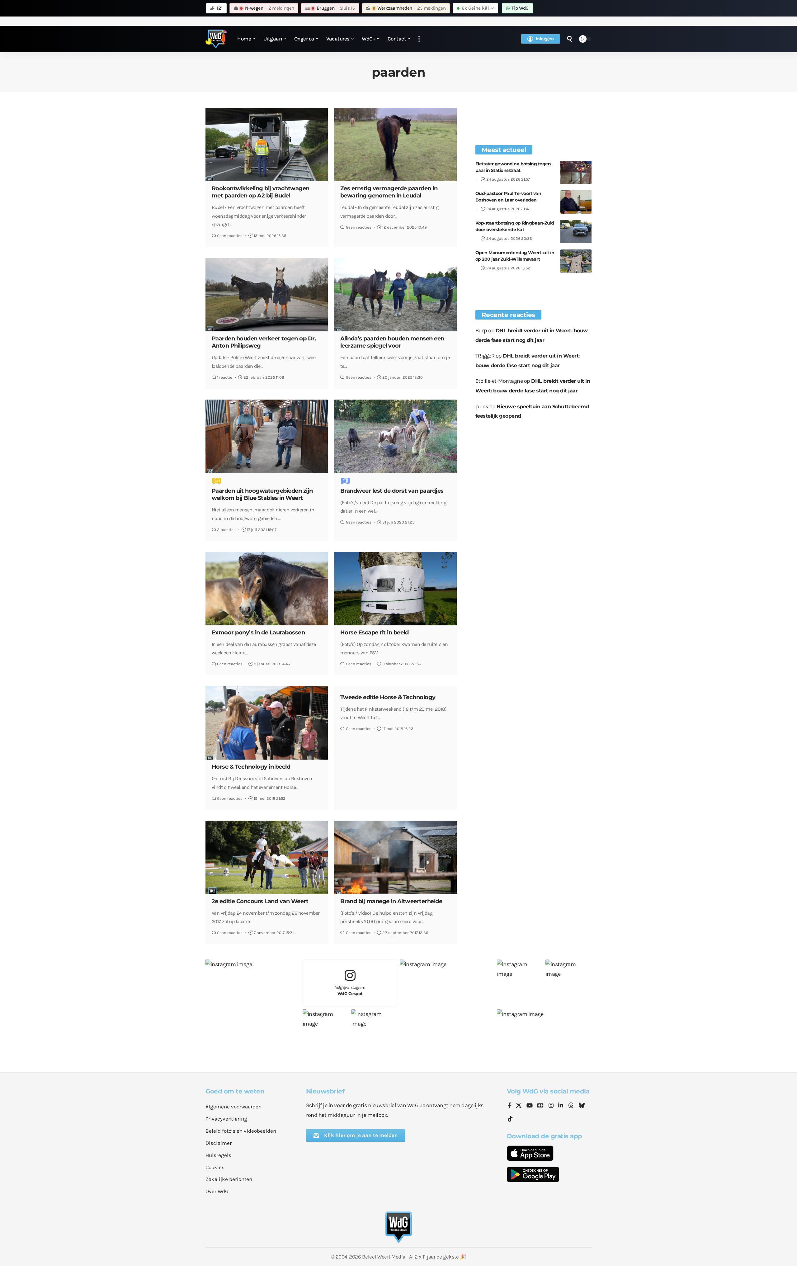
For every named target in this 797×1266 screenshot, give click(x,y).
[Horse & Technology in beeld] (266, 723)
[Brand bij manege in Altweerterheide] (395, 857)
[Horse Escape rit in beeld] (395, 588)
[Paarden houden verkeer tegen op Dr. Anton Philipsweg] (266, 294)
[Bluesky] (582, 1106)
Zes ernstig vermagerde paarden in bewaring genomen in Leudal (389, 192)
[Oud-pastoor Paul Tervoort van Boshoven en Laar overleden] (576, 202)
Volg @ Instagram (350, 990)
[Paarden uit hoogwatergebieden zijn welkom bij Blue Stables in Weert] (266, 436)
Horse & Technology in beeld (251, 766)
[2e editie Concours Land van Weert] (266, 857)
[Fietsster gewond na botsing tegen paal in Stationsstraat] (576, 172)
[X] (518, 1106)
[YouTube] (530, 1106)
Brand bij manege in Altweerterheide (391, 901)
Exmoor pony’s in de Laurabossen (258, 632)
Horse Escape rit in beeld (374, 632)
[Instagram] (551, 1106)
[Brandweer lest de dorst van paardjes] (395, 436)
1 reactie (224, 377)
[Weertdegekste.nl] (216, 39)
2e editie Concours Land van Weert (260, 901)
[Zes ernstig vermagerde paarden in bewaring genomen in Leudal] (395, 144)
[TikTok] (510, 1119)
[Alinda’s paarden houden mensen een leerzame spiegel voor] (395, 294)
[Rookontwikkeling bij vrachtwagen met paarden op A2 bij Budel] (266, 144)
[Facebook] (509, 1106)
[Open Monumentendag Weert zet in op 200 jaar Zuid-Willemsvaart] (576, 261)
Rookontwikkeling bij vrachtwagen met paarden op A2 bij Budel (260, 192)
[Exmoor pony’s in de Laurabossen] (266, 588)
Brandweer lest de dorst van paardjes (392, 490)
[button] (419, 39)
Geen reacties (230, 235)
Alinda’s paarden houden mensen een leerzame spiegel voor (392, 342)
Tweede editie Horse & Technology (388, 697)
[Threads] (571, 1106)
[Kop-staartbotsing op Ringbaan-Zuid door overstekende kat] (576, 231)
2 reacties (226, 529)
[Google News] (540, 1106)
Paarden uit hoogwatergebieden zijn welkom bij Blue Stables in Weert (262, 494)
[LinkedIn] (560, 1106)
